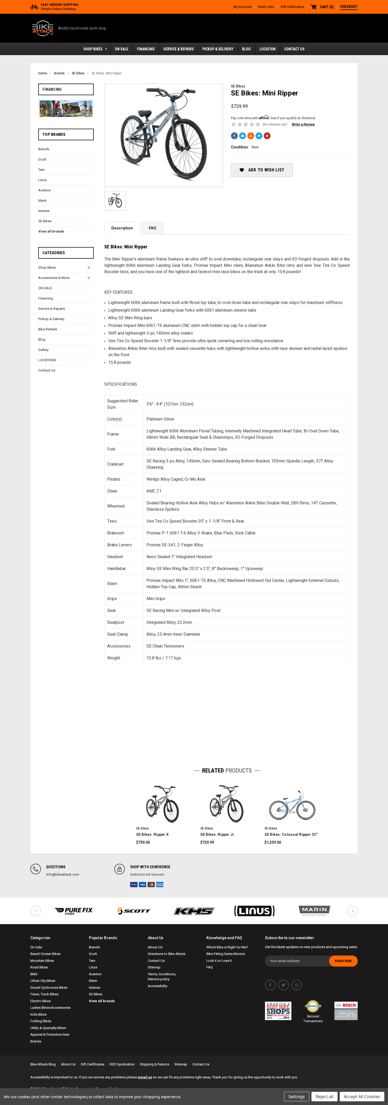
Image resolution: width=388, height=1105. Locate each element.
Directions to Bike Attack (167, 954)
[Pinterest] (267, 135)
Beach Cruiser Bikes (45, 954)
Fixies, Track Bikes (44, 994)
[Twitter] (258, 135)
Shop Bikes (92, 49)
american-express (160, 884)
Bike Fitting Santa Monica (225, 954)
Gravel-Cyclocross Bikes (48, 988)
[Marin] (314, 911)
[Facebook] (234, 135)
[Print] (250, 135)
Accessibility (157, 986)
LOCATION (267, 49)
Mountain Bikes (42, 961)
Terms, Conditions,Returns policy (162, 976)
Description (122, 228)
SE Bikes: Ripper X (152, 834)
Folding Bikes (40, 1021)
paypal (134, 884)
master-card (151, 884)
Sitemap (154, 967)
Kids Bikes (38, 1014)
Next (352, 911)
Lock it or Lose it (219, 961)
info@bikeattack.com (62, 874)
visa (142, 884)
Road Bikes (39, 967)
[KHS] (194, 911)
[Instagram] (296, 985)
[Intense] (73, 911)
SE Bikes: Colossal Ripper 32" (291, 834)
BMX (33, 974)
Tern (41, 170)
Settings (296, 1096)
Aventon (44, 190)
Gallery (43, 350)
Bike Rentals (47, 329)
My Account (242, 7)
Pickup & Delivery (217, 49)
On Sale (36, 947)
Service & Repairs (178, 49)
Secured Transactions (313, 1019)
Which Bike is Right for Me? (227, 947)
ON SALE (121, 49)
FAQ (152, 228)
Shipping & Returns (154, 1064)
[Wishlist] (169, 803)
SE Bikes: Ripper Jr (217, 834)
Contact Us (294, 49)
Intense (43, 211)
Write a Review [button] (303, 124)
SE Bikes (44, 221)
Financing (146, 49)
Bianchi (43, 149)
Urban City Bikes (42, 981)
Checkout (349, 6)
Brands (35, 1041)
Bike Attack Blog (43, 1064)
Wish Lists (266, 7)
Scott (42, 159)
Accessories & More (53, 278)
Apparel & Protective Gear (49, 1034)
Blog (246, 49)
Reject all (324, 1096)
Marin (42, 200)
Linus (42, 180)
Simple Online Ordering (59, 7)
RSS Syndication (122, 1064)
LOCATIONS (47, 360)
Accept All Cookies (362, 1096)
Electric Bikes (40, 1001)
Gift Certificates (292, 7)
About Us (155, 947)
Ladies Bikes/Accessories (50, 1008)
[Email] (242, 135)
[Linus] (254, 911)
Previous (35, 911)
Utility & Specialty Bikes (48, 1028)
